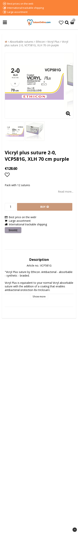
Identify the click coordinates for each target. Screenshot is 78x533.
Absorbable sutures (21, 41)
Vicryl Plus (53, 41)
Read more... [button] (65, 191)
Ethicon (40, 41)
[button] (61, 22)
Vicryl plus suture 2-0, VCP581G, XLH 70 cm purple (36, 43)
